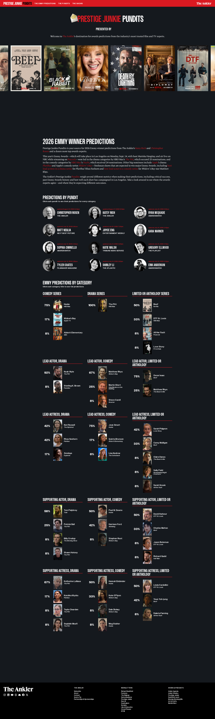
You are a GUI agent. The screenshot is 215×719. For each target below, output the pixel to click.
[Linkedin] (8, 695)
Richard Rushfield (127, 691)
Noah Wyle (69, 372)
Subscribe (77, 691)
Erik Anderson (156, 265)
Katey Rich (140, 148)
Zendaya (68, 453)
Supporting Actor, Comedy (105, 499)
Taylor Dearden (71, 609)
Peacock (157, 335)
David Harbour (160, 514)
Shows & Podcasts (176, 688)
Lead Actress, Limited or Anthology (148, 416)
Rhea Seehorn (70, 439)
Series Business (126, 697)
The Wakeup (125, 695)
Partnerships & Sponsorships (84, 699)
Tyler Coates (65, 265)
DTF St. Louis (160, 318)
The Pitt (113, 304)
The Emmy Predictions (45, 3)
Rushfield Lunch (173, 697)
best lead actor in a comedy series (121, 169)
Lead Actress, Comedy (102, 414)
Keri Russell (69, 425)
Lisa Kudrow (114, 453)
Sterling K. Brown (72, 386)
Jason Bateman (161, 542)
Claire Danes (159, 457)
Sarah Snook (160, 485)
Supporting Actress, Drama (61, 570)
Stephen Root (115, 538)
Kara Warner (155, 231)
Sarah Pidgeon (160, 429)
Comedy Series (52, 293)
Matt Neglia (64, 230)
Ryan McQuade (156, 213)
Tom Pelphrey (70, 510)
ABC (65, 335)
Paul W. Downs (115, 510)
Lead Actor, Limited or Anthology (146, 363)
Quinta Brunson (116, 439)
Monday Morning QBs (175, 699)
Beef (156, 304)
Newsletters (127, 688)
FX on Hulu (157, 349)
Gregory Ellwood (158, 247)
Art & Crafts (172, 701)
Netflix (156, 306)
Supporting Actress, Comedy (106, 570)
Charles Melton (161, 528)
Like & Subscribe (127, 707)
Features (124, 693)
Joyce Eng (108, 230)
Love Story (159, 346)
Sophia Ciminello (67, 247)
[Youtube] (12, 695)
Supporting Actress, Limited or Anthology (150, 572)
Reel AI (123, 701)
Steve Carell (115, 400)
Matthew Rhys (116, 372)
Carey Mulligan (160, 443)
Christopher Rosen (68, 213)
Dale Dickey (114, 609)
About (76, 693)
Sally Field (158, 470)
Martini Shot (172, 703)
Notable (124, 705)
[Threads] (16, 695)
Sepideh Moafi (71, 624)
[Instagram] (4, 695)
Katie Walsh (110, 247)
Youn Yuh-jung (160, 599)
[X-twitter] (27, 695)
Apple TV (67, 321)
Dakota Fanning (161, 613)
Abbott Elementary (73, 332)
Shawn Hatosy (71, 552)
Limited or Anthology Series (150, 293)
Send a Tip (77, 697)
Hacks (67, 304)
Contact (77, 695)
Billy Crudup (69, 538)
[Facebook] (23, 695)
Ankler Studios (173, 693)
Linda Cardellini (161, 585)
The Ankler (68, 36)
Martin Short (115, 385)
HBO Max (67, 306)
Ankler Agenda (173, 691)
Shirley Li (108, 265)
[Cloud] (19, 695)
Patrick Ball (69, 524)
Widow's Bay (70, 318)
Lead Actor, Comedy (100, 361)
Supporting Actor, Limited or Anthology (151, 501)
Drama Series (96, 293)
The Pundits (64, 3)
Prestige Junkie (126, 699)
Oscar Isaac (159, 375)
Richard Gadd (160, 556)
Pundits (76, 176)
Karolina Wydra (71, 595)
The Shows (77, 3)
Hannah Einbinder (117, 581)
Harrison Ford (115, 524)
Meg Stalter (114, 624)
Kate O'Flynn (115, 595)
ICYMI (123, 711)
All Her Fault (159, 332)
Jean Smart (114, 425)
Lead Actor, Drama (55, 361)
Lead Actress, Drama (56, 414)
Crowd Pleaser (126, 709)
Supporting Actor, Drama (59, 499)
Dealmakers (125, 703)
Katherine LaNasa (72, 581)
